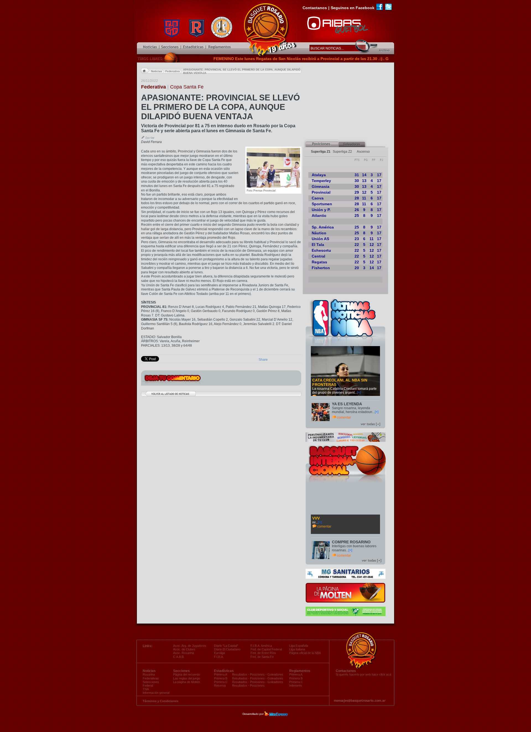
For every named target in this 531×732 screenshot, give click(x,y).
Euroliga (219, 653)
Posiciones (257, 674)
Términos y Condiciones (160, 701)
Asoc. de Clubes (184, 649)
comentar (344, 417)
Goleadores (275, 674)
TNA (146, 689)
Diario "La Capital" (226, 645)
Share (263, 360)
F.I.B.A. (219, 656)
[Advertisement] (348, 101)
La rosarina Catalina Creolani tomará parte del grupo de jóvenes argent (344, 390)
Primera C (296, 682)
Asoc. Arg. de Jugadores (189, 645)
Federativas (151, 678)
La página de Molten (186, 682)
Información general (156, 692)
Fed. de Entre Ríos (263, 653)
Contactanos (315, 8)
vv (314, 522)
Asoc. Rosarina (183, 653)
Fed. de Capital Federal (266, 649)
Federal (148, 685)
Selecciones (151, 682)
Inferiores (295, 685)
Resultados (239, 674)
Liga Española (298, 645)
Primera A (295, 674)
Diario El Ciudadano (227, 649)
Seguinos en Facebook (352, 8)
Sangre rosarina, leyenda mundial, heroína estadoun (352, 410)
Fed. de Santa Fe (262, 656)
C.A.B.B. (178, 656)
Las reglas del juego (186, 678)
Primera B (296, 678)
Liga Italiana (297, 649)
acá (388, 674)
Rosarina (149, 674)
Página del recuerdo (186, 674)
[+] (359, 392)
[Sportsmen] (346, 615)
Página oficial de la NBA (305, 653)
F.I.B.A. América (261, 645)
